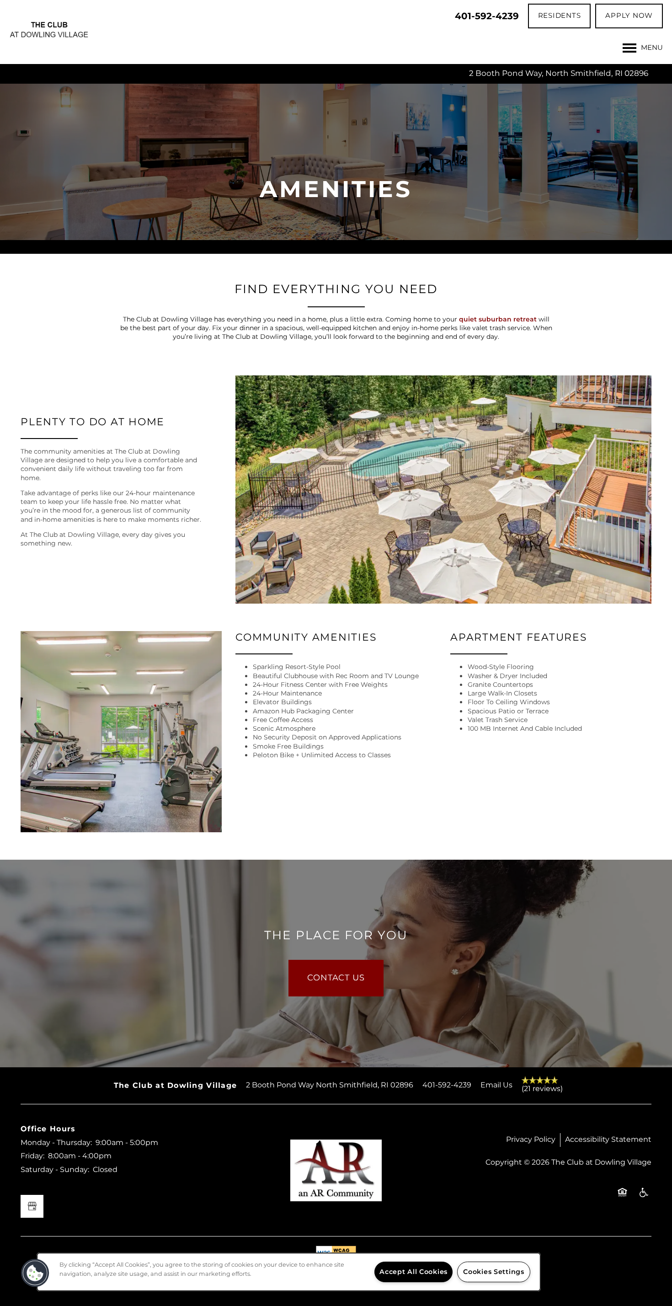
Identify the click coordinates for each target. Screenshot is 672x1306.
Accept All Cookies (413, 1272)
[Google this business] (32, 1206)
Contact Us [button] (336, 978)
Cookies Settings (493, 1272)
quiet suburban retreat (498, 319)
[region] (289, 1271)
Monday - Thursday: (56, 1143)
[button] (559, 16)
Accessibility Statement (608, 1139)
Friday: (32, 1156)
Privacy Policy (530, 1139)
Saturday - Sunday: (55, 1170)
